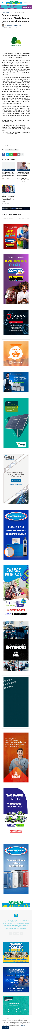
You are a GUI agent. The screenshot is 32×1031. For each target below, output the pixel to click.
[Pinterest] (15, 154)
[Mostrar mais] (22, 154)
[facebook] (10, 933)
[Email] (18, 154)
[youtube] (17, 933)
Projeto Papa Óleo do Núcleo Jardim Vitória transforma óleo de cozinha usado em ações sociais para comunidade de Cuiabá (23, 176)
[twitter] (14, 933)
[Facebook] (3, 154)
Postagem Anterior (8, 219)
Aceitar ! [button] (5, 1028)
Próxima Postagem (24, 219)
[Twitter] (7, 154)
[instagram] (21, 933)
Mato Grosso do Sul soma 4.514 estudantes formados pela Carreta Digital (8, 174)
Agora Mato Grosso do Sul (17, 12)
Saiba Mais (22, 1025)
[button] (2, 2)
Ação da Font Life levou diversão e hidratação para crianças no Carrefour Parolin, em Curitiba (8, 198)
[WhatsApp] (11, 154)
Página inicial (5, 12)
